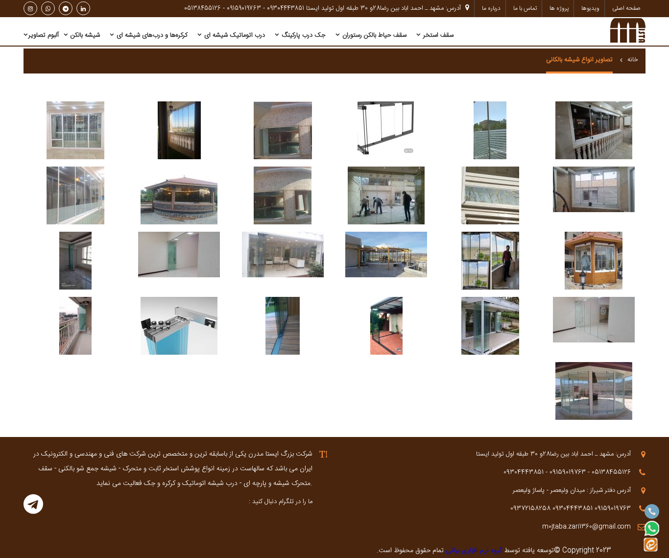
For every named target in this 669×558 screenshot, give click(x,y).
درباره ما (491, 8)
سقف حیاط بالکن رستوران (373, 35)
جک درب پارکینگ (303, 35)
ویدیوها (590, 8)
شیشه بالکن (84, 35)
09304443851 (572, 508)
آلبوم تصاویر (43, 35)
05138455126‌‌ (202, 8)
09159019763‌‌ (244, 8)
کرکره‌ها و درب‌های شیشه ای (151, 35)
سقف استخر (437, 35)
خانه (632, 59)
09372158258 (530, 508)
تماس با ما (525, 8)
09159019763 (613, 508)
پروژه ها (559, 8)
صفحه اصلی (626, 8)
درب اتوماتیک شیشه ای (233, 35)
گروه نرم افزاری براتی (473, 551)
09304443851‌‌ (285, 8)
